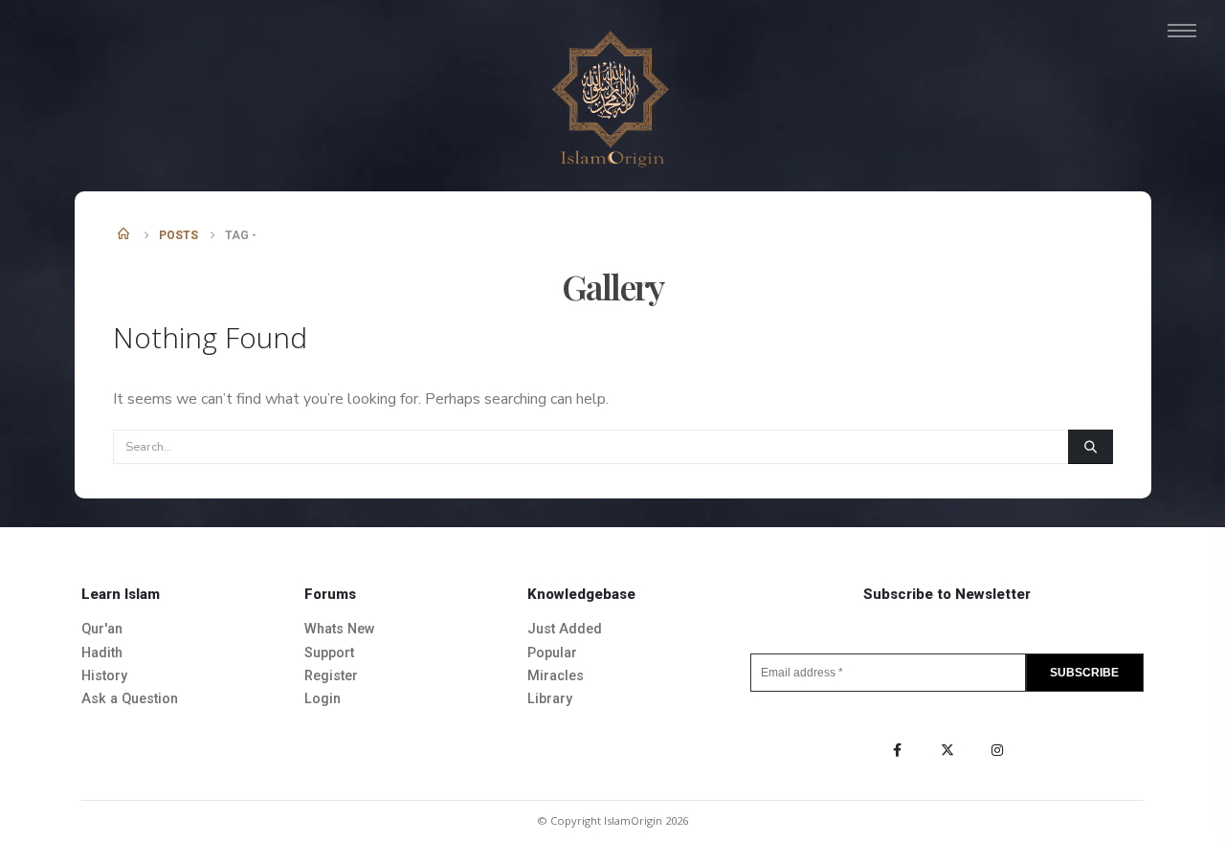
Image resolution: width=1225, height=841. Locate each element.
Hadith (101, 653)
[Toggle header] (1182, 30)
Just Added (564, 629)
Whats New (339, 629)
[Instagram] (997, 750)
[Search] (1090, 447)
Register (331, 676)
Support (329, 653)
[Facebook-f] (898, 750)
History (104, 676)
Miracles (555, 676)
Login (322, 699)
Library (549, 699)
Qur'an (101, 629)
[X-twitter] (947, 750)
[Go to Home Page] (125, 235)
